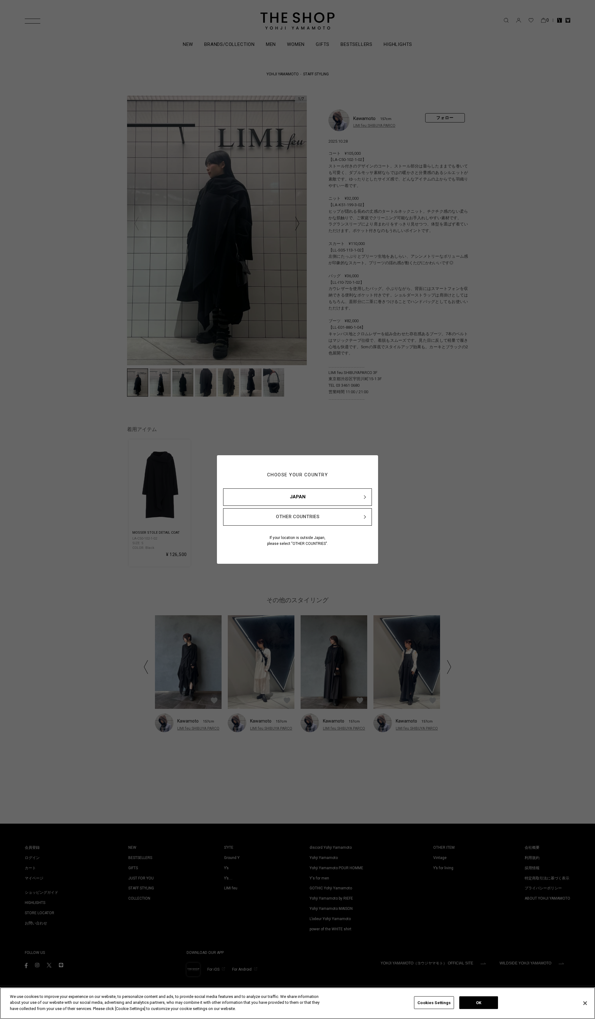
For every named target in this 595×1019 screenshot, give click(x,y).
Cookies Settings (434, 1002)
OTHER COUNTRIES (298, 516)
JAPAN (298, 497)
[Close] (585, 1003)
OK (478, 1002)
